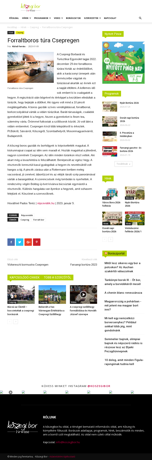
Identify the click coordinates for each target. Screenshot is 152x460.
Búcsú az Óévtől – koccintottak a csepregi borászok (20, 310)
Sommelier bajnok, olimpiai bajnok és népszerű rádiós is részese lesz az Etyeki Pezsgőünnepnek (123, 345)
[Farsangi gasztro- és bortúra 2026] (109, 151)
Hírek (25, 18)
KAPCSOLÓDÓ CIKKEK (24, 277)
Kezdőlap (12, 27)
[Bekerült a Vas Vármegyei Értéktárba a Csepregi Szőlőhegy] (52, 294)
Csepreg (34, 27)
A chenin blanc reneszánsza (123, 292)
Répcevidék (27, 215)
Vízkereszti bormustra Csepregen (27, 264)
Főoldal (14, 18)
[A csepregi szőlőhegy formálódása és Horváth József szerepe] (83, 294)
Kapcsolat (110, 18)
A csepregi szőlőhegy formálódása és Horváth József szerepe (83, 310)
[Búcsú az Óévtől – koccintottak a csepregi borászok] (21, 294)
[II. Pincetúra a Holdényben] (109, 136)
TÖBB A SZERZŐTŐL (57, 277)
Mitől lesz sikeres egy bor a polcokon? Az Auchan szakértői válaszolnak (123, 267)
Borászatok (73, 18)
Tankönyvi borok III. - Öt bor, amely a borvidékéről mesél (123, 282)
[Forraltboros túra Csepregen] (30, 67)
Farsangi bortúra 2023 (83, 264)
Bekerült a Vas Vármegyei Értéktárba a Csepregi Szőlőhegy (51, 310)
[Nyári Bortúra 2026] (109, 106)
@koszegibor (98, 386)
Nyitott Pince (113, 34)
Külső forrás (18, 46)
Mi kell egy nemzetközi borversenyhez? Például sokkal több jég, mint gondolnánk (120, 324)
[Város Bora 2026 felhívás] (112, 193)
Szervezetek (91, 18)
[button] (140, 18)
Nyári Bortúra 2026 (129, 103)
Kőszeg (106, 198)
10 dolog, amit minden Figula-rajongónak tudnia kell (124, 362)
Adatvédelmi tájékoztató (62, 456)
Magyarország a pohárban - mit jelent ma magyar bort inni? (123, 305)
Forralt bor (38, 219)
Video (57, 18)
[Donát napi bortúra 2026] (109, 121)
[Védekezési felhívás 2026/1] (135, 218)
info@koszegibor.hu (68, 442)
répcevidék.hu (45, 203)
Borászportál (116, 253)
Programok (41, 18)
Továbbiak (122, 163)
